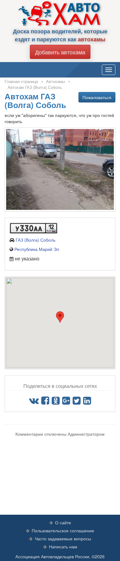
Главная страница (21, 81)
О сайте (63, 522)
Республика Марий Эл (36, 249)
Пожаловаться (96, 97)
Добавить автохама (60, 52)
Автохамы (55, 81)
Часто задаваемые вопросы (63, 538)
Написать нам (63, 546)
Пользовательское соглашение (63, 530)
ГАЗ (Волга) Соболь (35, 240)
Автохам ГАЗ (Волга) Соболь (35, 87)
